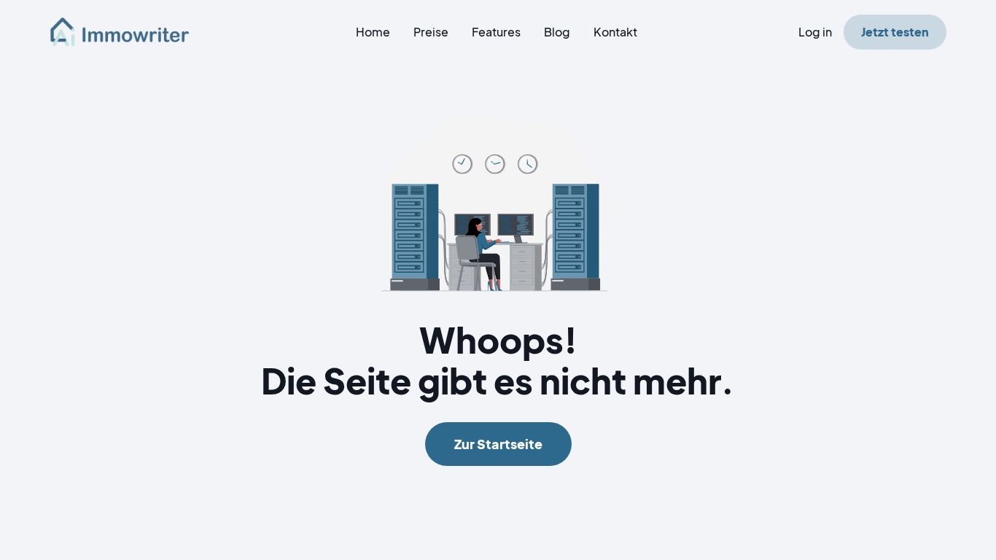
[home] (128, 32)
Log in (815, 31)
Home (373, 31)
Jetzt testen (895, 31)
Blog (557, 31)
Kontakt (615, 31)
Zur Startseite (498, 443)
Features (496, 31)
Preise (430, 31)
